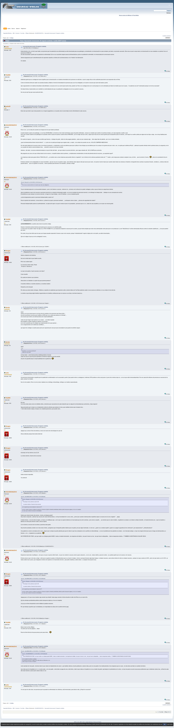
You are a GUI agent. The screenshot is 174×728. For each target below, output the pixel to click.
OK (164, 724)
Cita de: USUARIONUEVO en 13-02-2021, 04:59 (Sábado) (34, 653)
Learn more (170, 724)
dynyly (8, 307)
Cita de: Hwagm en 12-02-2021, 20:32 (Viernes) (32, 499)
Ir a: (156, 712)
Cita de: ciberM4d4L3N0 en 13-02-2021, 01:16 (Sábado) (33, 496)
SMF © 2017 (82, 721)
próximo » (169, 35)
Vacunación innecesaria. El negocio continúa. (34, 46)
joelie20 (8, 106)
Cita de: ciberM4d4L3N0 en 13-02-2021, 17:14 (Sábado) (33, 651)
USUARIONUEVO (39, 33)
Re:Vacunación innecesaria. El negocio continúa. (35, 74)
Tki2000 (8, 75)
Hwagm (8, 250)
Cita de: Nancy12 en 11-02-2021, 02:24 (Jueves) (31, 182)
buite (7, 47)
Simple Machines (89, 721)
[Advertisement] (87, 24)
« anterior (164, 35)
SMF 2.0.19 (76, 721)
